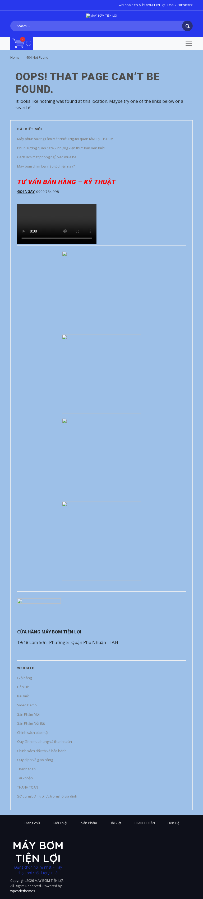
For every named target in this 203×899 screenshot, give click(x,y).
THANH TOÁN (27, 787)
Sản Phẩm (89, 823)
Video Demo (27, 705)
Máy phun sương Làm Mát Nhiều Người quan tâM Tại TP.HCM (65, 138)
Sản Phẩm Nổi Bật (31, 723)
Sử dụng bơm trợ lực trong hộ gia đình (47, 796)
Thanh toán (26, 769)
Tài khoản (25, 778)
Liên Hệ (23, 686)
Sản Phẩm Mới (28, 714)
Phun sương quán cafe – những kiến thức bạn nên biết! (61, 148)
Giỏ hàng (24, 677)
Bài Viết (23, 696)
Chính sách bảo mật (32, 732)
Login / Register (180, 5)
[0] (21, 42)
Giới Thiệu (60, 823)
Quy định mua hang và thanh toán (44, 741)
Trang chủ (32, 823)
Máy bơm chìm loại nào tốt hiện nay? (46, 166)
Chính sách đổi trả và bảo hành (42, 750)
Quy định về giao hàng (35, 759)
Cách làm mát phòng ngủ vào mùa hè (46, 157)
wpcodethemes (22, 890)
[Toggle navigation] (189, 43)
